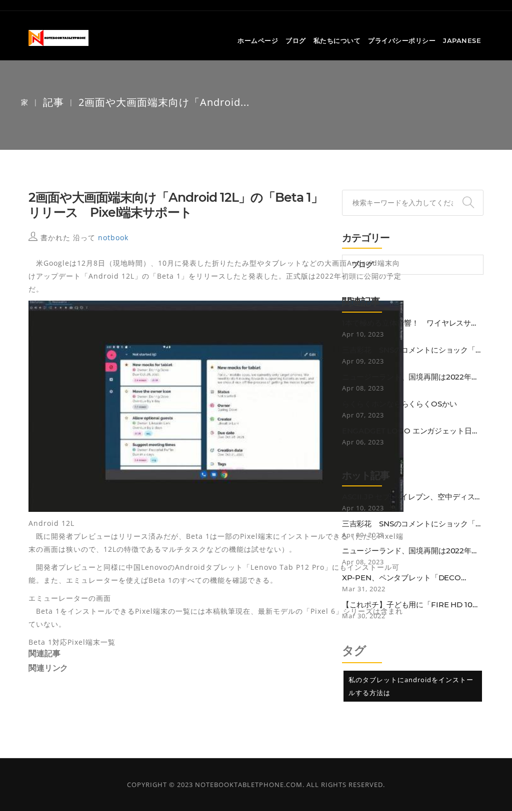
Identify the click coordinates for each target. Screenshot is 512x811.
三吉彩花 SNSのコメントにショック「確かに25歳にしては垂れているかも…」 (412, 350)
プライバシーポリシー (402, 40)
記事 (53, 102)
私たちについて (337, 40)
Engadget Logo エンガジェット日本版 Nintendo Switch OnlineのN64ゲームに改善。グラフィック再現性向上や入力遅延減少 (412, 430)
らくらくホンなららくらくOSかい (399, 404)
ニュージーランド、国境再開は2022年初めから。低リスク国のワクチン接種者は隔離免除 (412, 377)
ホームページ (258, 40)
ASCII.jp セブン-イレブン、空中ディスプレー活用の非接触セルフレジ (412, 496)
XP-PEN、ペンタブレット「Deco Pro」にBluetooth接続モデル (401, 577)
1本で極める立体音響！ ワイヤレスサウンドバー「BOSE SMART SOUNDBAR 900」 (410, 323)
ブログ (296, 40)
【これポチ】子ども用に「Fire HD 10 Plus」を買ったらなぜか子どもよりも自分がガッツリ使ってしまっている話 (411, 604)
